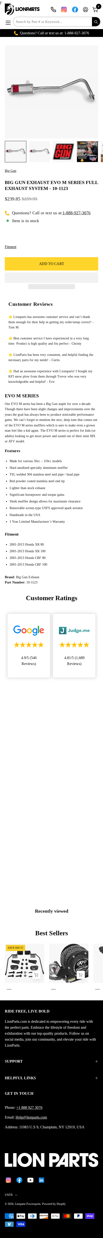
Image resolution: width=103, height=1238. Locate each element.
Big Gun (10, 171)
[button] (51, 277)
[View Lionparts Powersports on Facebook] (74, 9)
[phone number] (53, 10)
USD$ (8, 1195)
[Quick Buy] (81, 975)
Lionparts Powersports (28, 1204)
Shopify (61, 1204)
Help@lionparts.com (31, 1117)
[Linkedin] (41, 1180)
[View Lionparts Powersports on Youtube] (30, 1180)
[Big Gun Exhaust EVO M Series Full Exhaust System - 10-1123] (15, 151)
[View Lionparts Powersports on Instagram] (63, 9)
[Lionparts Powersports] (23, 9)
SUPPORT (14, 1061)
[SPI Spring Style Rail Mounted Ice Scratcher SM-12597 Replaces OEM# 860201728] (36, 975)
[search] (96, 21)
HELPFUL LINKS (20, 1078)
